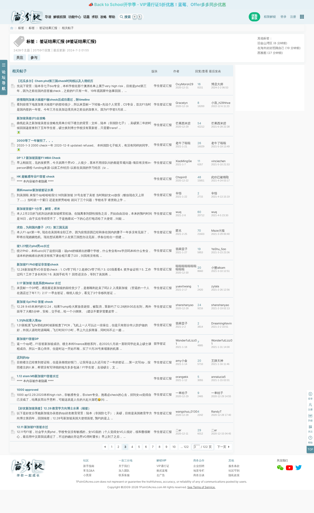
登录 (283, 16)
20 (199, 267)
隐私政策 (234, 475)
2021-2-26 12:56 (220, 289)
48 (199, 177)
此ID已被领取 (220, 177)
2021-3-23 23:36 (220, 252)
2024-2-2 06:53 (219, 87)
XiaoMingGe (184, 161)
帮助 (112, 17)
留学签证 (160, 343)
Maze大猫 (218, 230)
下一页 (221, 447)
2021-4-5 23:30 (219, 215)
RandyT (216, 411)
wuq (178, 212)
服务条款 (234, 466)
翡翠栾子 (182, 249)
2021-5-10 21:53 (220, 164)
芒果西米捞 (183, 123)
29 (199, 430)
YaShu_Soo (218, 249)
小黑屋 (87, 475)
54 (199, 123)
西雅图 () (270, 53)
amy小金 (181, 360)
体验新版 (254, 17)
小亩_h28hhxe (220, 103)
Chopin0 (181, 177)
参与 (34, 57)
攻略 (103, 17)
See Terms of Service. (201, 487)
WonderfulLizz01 (186, 342)
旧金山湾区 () (272, 43)
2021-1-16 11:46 (220, 364)
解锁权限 (59, 17)
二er (178, 430)
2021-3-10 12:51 (220, 271)
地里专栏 (198, 470)
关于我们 (124, 466)
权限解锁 (270, 16)
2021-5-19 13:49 (220, 146)
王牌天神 (217, 360)
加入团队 (124, 470)
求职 (95, 17)
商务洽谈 (198, 475)
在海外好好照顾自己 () (279, 48)
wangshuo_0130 (186, 411)
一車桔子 (182, 393)
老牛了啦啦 (183, 143)
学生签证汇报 (163, 85)
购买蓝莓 (162, 470)
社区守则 (234, 470)
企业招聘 (198, 466)
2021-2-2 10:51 (219, 326)
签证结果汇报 (48, 28)
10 (174, 447)
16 (199, 84)
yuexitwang (183, 286)
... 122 (185, 447)
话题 (86, 17)
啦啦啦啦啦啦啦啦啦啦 (186, 267)
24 (199, 305)
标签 (21, 28)
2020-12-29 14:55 (221, 396)
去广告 (161, 475)
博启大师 (217, 84)
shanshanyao (184, 305)
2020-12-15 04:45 (221, 433)
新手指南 (88, 466)
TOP (310, 449)
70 (199, 230)
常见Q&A (88, 470)
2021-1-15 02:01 (220, 380)
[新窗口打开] (13, 87)
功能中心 (74, 17)
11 (198, 161)
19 (199, 249)
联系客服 (124, 475)
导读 (48, 17)
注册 (293, 16)
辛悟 (179, 193)
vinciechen (218, 161)
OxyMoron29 (184, 84)
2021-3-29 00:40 (220, 234)
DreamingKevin (221, 323)
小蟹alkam (218, 267)
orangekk (182, 377)
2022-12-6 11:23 (220, 106)
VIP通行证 (163, 466)
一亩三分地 (12, 28)
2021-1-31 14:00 (220, 347)
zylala (215, 286)
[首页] (27, 17)
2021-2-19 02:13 (220, 308)
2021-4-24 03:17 (220, 180)
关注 (19, 57)
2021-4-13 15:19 (220, 196)
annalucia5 (218, 377)
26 (199, 143)
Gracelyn (182, 103)
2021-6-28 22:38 (220, 126)
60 (199, 212)
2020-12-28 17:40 (221, 415)
